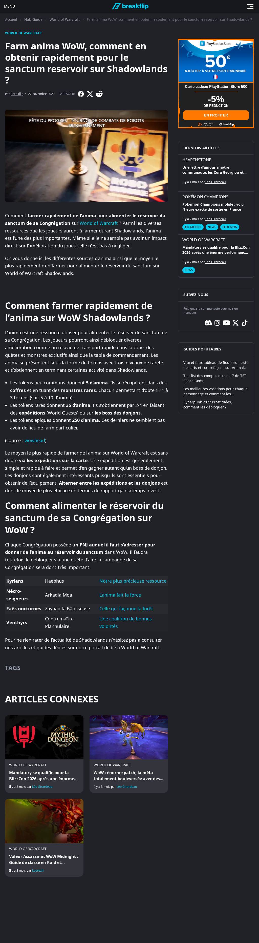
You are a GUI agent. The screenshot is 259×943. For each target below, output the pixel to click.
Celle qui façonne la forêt (126, 608)
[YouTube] (226, 323)
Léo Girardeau (42, 786)
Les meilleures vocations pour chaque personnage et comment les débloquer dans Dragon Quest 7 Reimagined (215, 391)
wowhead (35, 440)
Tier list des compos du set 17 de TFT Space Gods (214, 378)
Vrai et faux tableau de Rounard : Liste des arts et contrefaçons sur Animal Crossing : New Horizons (215, 365)
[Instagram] (217, 323)
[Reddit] (99, 94)
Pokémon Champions (205, 197)
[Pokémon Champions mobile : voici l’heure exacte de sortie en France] (216, 213)
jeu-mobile (193, 227)
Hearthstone (196, 160)
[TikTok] (245, 323)
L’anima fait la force (120, 595)
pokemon (229, 227)
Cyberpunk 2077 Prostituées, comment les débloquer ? (207, 404)
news (212, 227)
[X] (90, 94)
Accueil (11, 19)
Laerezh (38, 870)
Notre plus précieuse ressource (132, 581)
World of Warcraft (65, 19)
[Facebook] (81, 94)
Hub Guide (33, 19)
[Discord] (208, 323)
